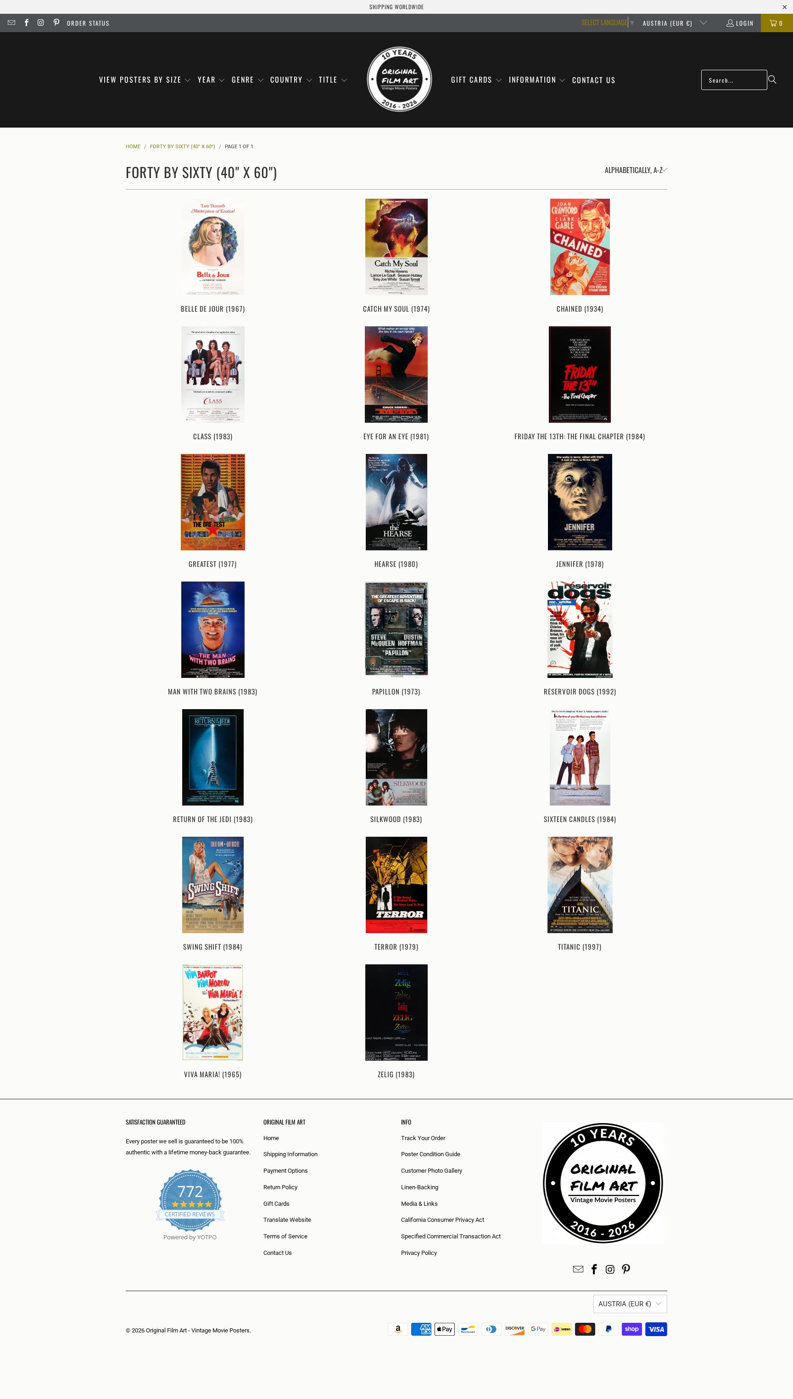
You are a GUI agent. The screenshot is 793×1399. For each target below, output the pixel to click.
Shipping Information (290, 1154)
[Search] (772, 80)
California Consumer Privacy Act (442, 1219)
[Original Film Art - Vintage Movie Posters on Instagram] (41, 23)
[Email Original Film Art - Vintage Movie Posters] (11, 23)
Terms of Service (285, 1236)
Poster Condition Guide (430, 1154)
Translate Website (287, 1219)
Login (745, 23)
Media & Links (419, 1203)
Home (271, 1138)
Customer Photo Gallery (431, 1170)
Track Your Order (423, 1138)
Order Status (88, 23)
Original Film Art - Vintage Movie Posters (198, 1330)
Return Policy (280, 1187)
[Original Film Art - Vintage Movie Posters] (399, 80)
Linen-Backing (419, 1187)
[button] (145, 80)
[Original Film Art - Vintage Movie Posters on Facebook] (26, 23)
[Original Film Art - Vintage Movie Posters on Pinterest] (55, 23)
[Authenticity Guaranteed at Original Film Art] (126, 1247)
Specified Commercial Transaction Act (451, 1236)
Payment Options (285, 1170)
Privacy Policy (419, 1252)
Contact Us (277, 1252)
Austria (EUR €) (669, 23)
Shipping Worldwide (396, 7)
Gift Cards (276, 1203)
